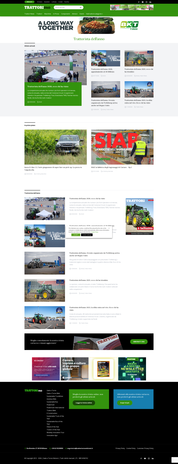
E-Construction (52, 413)
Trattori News (29, 14)
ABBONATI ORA (139, 342)
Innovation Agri (52, 435)
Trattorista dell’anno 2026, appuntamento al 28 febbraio (102, 70)
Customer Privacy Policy (145, 448)
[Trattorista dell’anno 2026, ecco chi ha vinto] (55, 67)
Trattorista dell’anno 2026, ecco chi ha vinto (47, 86)
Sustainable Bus (52, 402)
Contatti (60, 2)
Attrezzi (74, 14)
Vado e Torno (51, 390)
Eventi (82, 14)
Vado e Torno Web (53, 393)
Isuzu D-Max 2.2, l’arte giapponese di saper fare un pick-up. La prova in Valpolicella (53, 168)
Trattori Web (51, 410)
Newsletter (47, 2)
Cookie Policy (131, 448)
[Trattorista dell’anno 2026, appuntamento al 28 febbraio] (105, 58)
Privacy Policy (120, 448)
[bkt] (89, 25)
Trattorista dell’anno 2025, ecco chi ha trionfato (139, 70)
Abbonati (29, 2)
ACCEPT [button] (76, 235)
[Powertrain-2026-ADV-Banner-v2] (75, 368)
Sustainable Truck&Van (55, 396)
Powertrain (51, 405)
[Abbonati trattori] (103, 368)
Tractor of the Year (53, 430)
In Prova (56, 14)
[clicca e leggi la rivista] (132, 7)
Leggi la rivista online (84, 403)
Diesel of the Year (53, 427)
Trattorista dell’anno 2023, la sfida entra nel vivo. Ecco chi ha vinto (138, 101)
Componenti (65, 14)
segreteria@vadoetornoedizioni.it (80, 448)
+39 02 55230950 (57, 448)
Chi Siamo (39, 2)
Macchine (47, 14)
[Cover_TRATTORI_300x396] (140, 216)
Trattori (39, 14)
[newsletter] (132, 368)
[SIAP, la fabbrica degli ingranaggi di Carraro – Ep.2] (122, 147)
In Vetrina (38, 174)
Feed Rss (66, 2)
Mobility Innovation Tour (55, 432)
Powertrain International (55, 408)
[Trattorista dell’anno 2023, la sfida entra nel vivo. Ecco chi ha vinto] (139, 89)
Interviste (110, 171)
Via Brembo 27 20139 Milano (36, 448)
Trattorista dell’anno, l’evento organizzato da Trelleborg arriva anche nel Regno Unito (104, 103)
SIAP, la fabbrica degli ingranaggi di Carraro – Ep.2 (111, 167)
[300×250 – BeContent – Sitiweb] (46, 368)
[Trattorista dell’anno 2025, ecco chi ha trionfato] (139, 58)
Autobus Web (51, 399)
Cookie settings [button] (87, 235)
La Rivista (54, 2)
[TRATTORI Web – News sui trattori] (37, 7)
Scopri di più (124, 403)
